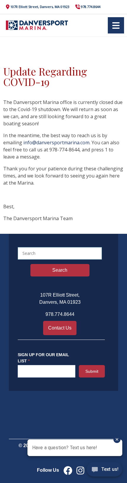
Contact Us (59, 327)
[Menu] (116, 25)
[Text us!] (104, 471)
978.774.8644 (90, 6)
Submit (91, 371)
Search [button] (59, 270)
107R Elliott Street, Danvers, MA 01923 (39, 6)
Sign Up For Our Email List (43, 357)
